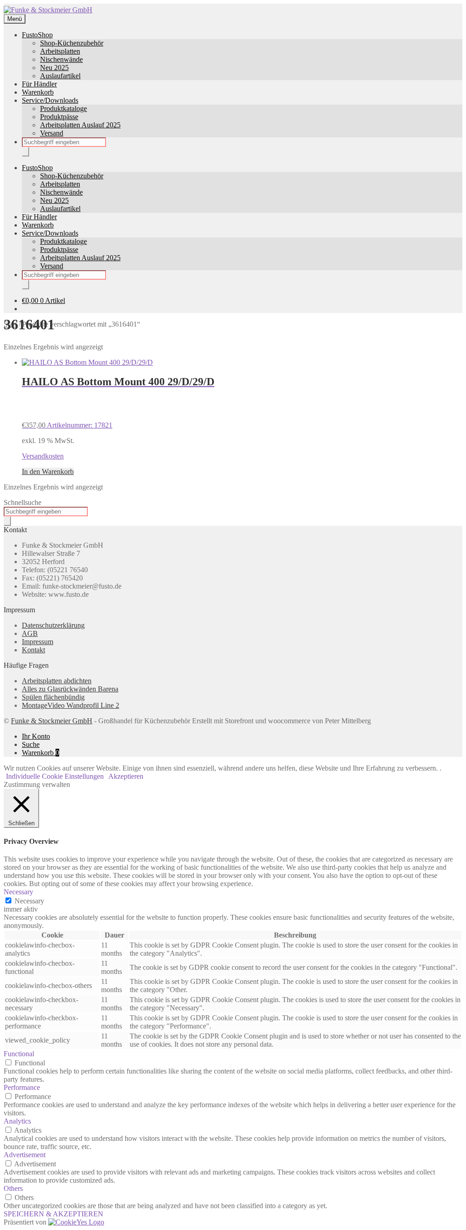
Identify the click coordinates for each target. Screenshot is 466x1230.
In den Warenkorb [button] (48, 471)
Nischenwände (61, 59)
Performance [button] (22, 1087)
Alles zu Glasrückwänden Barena (70, 689)
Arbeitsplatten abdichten (56, 681)
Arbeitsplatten (60, 51)
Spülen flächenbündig (53, 697)
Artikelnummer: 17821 (118, 402)
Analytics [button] (17, 1121)
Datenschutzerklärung (53, 625)
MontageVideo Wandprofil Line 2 (70, 705)
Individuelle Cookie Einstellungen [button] (55, 776)
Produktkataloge (63, 108)
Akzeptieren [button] (125, 776)
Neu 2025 (54, 67)
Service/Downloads (50, 100)
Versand (51, 133)
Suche (31, 744)
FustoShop (37, 35)
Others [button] (13, 1188)
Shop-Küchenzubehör (71, 43)
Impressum (37, 641)
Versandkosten (43, 456)
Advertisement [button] (25, 1155)
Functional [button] (19, 1054)
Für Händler (39, 84)
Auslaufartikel (60, 76)
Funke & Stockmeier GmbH (51, 721)
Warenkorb (38, 92)
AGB (30, 633)
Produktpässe (59, 117)
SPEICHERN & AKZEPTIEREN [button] (53, 1214)
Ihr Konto (36, 736)
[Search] (25, 151)
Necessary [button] (18, 892)
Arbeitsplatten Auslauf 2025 (80, 125)
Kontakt (33, 650)
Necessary (29, 901)
